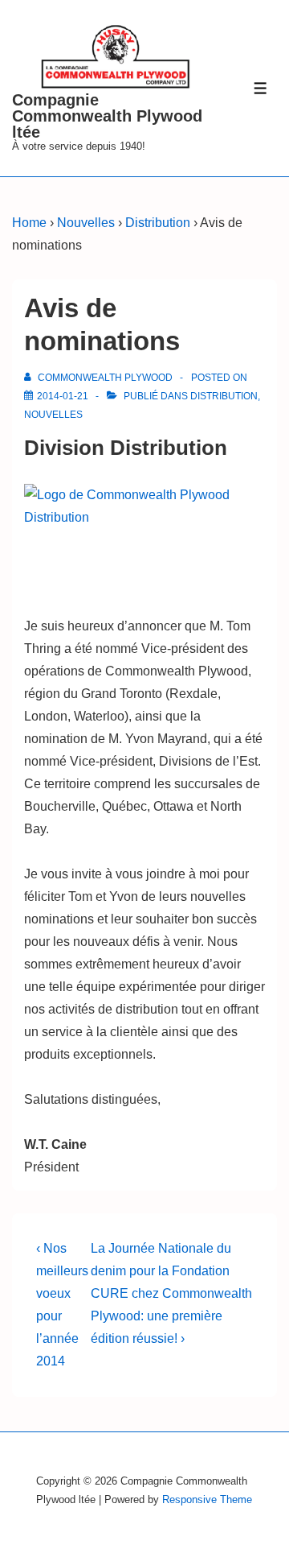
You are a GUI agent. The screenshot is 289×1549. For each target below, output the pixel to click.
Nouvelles (53, 414)
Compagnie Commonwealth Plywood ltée (107, 116)
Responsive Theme (207, 1499)
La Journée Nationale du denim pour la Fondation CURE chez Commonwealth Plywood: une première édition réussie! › (171, 1293)
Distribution (224, 396)
